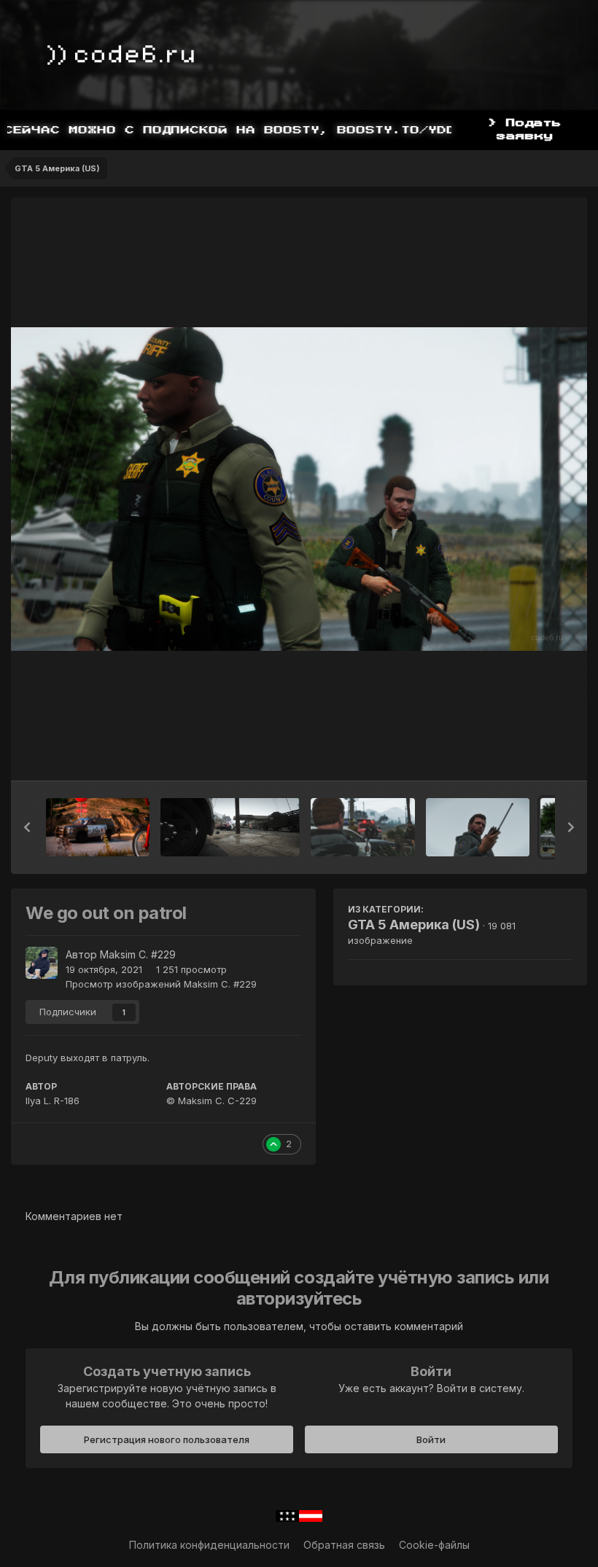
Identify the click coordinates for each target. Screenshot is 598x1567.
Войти (431, 1439)
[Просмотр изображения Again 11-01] (362, 827)
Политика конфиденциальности (209, 1545)
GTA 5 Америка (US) (414, 924)
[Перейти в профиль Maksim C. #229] (42, 963)
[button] (27, 827)
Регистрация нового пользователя (166, 1439)
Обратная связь (344, 1545)
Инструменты (521, 754)
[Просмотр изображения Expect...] (477, 827)
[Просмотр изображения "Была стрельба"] (230, 827)
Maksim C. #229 (138, 954)
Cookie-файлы (434, 1545)
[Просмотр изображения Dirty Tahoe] (98, 827)
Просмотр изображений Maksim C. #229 (161, 984)
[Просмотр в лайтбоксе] (299, 489)
